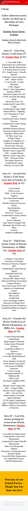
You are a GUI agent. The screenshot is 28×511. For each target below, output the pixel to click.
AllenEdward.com (21, 504)
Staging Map (12, 57)
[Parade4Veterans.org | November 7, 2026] (3, 2)
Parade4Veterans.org (11, 502)
